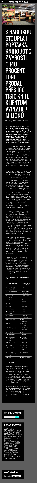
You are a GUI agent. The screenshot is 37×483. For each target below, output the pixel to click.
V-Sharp (10, 458)
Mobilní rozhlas (9, 448)
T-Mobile (12, 454)
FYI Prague (19, 434)
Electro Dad (9, 435)
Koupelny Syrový (17, 439)
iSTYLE (18, 436)
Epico (13, 434)
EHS (5, 434)
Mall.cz (17, 442)
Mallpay (15, 444)
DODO (9, 432)
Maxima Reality (8, 446)
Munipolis (6, 450)
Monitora (17, 448)
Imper (10, 436)
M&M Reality (16, 441)
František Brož (17, 120)
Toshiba (13, 456)
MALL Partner (8, 444)
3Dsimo (6, 428)
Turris (18, 456)
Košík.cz (8, 440)
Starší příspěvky (7, 476)
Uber (5, 458)
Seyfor (6, 452)
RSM (17, 450)
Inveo (14, 436)
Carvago (18, 430)
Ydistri (13, 458)
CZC (5, 432)
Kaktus (21, 436)
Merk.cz (15, 447)
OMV (11, 450)
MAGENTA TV (12, 443)
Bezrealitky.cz (9, 430)
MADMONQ (6, 443)
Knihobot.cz (15, 122)
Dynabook (16, 432)
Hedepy (6, 436)
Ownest (14, 450)
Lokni (13, 441)
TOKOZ (7, 456)
